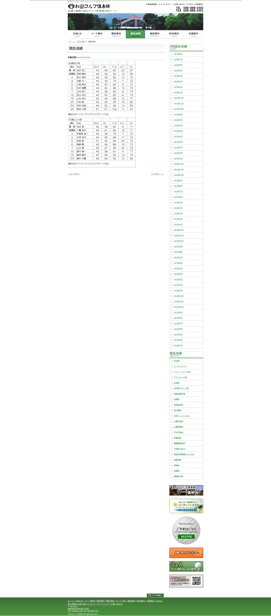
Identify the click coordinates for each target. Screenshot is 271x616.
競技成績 (135, 34)
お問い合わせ (178, 4)
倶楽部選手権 (179, 394)
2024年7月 (178, 191)
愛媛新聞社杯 (179, 443)
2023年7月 (178, 257)
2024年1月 (178, 225)
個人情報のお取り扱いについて (81, 604)
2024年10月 (179, 175)
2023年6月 (178, 263)
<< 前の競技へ (74, 174)
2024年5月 (178, 203)
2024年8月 (178, 186)
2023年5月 (178, 269)
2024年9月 (178, 181)
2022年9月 (178, 313)
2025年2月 (178, 153)
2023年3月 (178, 279)
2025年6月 (178, 131)
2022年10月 (179, 307)
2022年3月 (178, 345)
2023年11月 (179, 235)
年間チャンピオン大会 (182, 416)
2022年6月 (178, 329)
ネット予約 (121, 601)
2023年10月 (179, 241)
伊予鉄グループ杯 (181, 388)
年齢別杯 (177, 438)
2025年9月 (178, 115)
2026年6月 (178, 65)
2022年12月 (179, 296)
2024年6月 (178, 197)
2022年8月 (178, 318)
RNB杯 (177, 361)
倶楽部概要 (150, 4)
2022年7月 (178, 323)
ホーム (164, 4)
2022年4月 (178, 340)
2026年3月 (178, 81)
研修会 (177, 465)
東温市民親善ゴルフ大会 (184, 454)
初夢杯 (177, 399)
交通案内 (193, 34)
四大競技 (177, 410)
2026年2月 (178, 87)
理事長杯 (177, 460)
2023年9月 (178, 247)
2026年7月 (178, 59)
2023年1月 (178, 291)
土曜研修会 (178, 427)
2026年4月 (178, 76)
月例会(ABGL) (180, 449)
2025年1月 (178, 159)
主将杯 (177, 383)
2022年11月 (179, 301)
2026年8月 (178, 54)
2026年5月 (178, 71)
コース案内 (96, 34)
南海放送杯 (178, 405)
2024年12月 (179, 164)
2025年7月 (178, 125)
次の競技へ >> (157, 174)
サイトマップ (103, 604)
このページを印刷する (194, 4)
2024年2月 (178, 219)
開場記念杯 (178, 476)
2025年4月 (178, 142)
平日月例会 (178, 432)
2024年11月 (179, 169)
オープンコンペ (180, 366)
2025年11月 (179, 103)
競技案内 (116, 34)
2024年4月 (178, 208)
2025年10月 (179, 109)
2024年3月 (178, 213)
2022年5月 (178, 335)
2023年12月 (179, 230)
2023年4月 (178, 274)
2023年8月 (178, 252)
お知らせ (77, 34)
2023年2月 (178, 285)
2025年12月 (179, 98)
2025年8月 (178, 120)
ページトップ (155, 595)
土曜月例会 (178, 421)
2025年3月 (178, 147)
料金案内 (174, 34)
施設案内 (154, 34)
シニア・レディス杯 (182, 372)
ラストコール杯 (180, 377)
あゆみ (159, 601)
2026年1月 (178, 93)
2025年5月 (178, 137)
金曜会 (177, 471)
